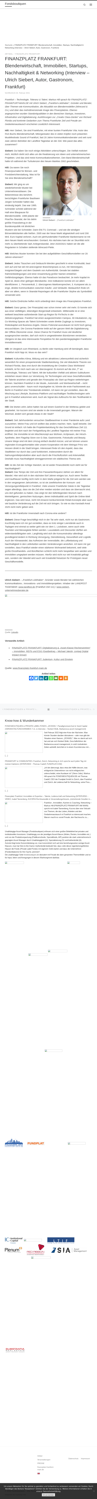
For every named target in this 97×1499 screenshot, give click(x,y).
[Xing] (46, 678)
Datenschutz (73, 1459)
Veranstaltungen (43, 1460)
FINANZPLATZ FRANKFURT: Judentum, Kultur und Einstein (42, 659)
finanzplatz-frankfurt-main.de (45, 1468)
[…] (6, 756)
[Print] (61, 678)
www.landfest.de (26, 587)
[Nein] (94, 1491)
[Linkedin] (41, 678)
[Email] (56, 678)
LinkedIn (14, 632)
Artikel (39, 1456)
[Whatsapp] (51, 678)
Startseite (9, 45)
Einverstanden (48, 1495)
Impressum (85, 1459)
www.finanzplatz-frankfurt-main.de (30, 668)
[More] (66, 678)
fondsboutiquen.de (31, 855)
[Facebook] (31, 678)
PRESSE (40, 1463)
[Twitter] (36, 678)
